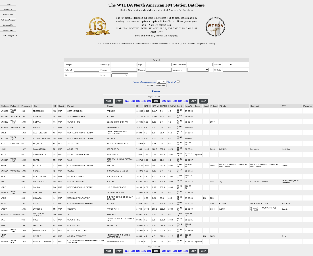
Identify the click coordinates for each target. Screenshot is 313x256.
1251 (143, 101)
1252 (149, 101)
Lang (197, 106)
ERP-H (147, 106)
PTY (284, 106)
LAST (203, 101)
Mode (206, 106)
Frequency (26, 106)
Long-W (188, 106)
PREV (119, 101)
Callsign (5, 106)
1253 (156, 101)
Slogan (110, 106)
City (35, 106)
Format (71, 106)
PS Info (223, 106)
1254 (164, 101)
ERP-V (155, 106)
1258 (185, 101)
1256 (175, 101)
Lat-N (179, 106)
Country (62, 106)
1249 (133, 101)
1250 (138, 101)
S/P (55, 106)
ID (138, 106)
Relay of (14, 106)
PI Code (213, 106)
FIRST (108, 101)
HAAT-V (172, 106)
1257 (180, 101)
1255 (169, 101)
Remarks (308, 106)
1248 (127, 101)
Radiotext (255, 106)
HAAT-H (163, 106)
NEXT (193, 101)
